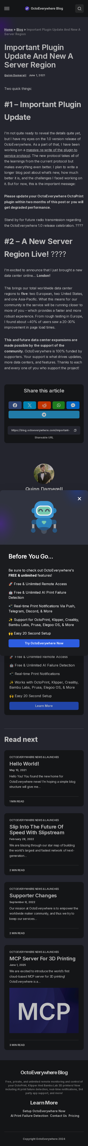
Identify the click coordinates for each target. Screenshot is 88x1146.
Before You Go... (31, 556)
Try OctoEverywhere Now (44, 643)
